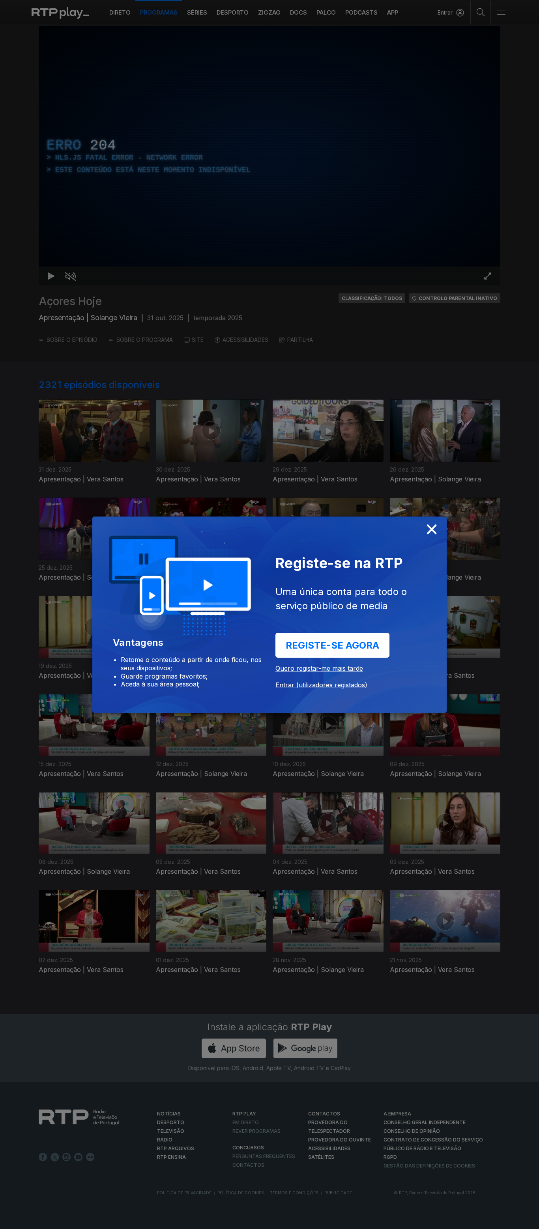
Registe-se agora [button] (332, 645)
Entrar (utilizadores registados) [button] (321, 685)
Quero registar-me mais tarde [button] (319, 668)
